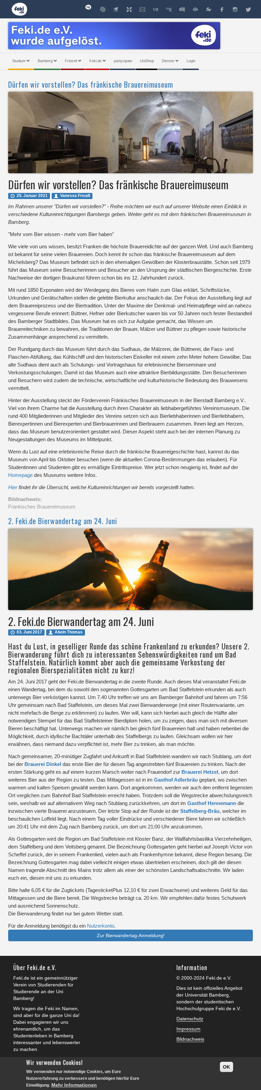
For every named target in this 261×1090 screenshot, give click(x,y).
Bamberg (45, 61)
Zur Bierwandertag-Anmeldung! (130, 935)
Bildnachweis (190, 1039)
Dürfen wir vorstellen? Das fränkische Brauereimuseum (90, 84)
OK (226, 1067)
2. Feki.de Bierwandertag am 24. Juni (62, 521)
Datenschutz (189, 1018)
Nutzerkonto (100, 926)
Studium (18, 61)
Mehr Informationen (74, 1085)
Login (191, 61)
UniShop (147, 61)
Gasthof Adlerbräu (176, 780)
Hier (13, 487)
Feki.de (95, 61)
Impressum (188, 1029)
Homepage (20, 475)
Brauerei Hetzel (199, 772)
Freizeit (71, 61)
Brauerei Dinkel (42, 764)
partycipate (123, 61)
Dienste (168, 61)
